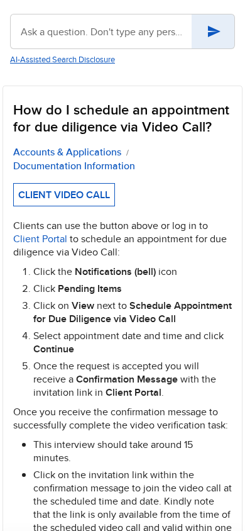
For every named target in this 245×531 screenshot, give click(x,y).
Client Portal (40, 239)
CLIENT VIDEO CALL (64, 194)
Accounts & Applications (67, 152)
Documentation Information (74, 166)
